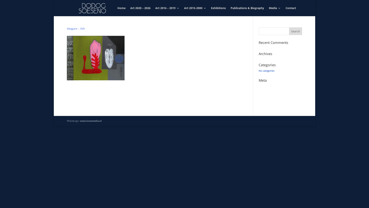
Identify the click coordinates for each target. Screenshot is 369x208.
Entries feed (265, 91)
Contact (291, 8)
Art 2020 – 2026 (140, 8)
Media (273, 8)
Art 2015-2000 (193, 8)
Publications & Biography (247, 8)
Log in (262, 86)
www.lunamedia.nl (91, 120)
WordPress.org (267, 102)
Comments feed (268, 97)
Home (121, 8)
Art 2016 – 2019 (165, 8)
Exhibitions (218, 8)
